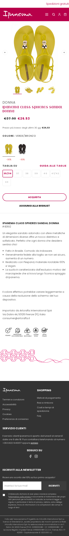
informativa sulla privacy (20, 496)
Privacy (6, 409)
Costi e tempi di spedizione (45, 409)
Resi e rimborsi (45, 402)
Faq (39, 415)
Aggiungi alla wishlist (34, 205)
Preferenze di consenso (16, 419)
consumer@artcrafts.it (16, 318)
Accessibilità (9, 404)
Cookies (7, 414)
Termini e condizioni (13, 399)
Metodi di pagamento (49, 397)
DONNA (9, 102)
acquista (34, 197)
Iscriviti (54, 485)
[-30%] (9, 147)
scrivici (34, 443)
